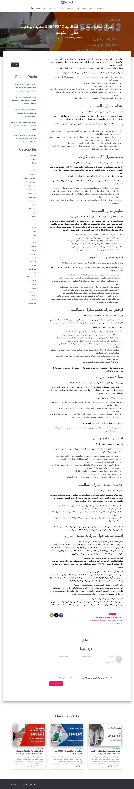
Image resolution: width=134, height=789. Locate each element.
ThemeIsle (14, 784)
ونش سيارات (32, 303)
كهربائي (33, 288)
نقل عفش (33, 299)
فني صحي (33, 265)
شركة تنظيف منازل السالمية (114, 623)
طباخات (33, 239)
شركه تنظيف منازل (80, 299)
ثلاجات (44, 8)
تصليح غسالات (32, 201)
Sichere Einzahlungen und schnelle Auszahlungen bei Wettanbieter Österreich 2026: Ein (25, 139)
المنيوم (34, 167)
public (34, 159)
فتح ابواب (33, 246)
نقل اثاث (92, 8)
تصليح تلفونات (32, 193)
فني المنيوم (32, 254)
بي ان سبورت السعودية (29, 178)
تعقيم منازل (83, 287)
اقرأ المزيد (110, 766)
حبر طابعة (33, 220)
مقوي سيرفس (32, 292)
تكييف (62, 8)
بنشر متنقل (33, 174)
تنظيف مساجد (102, 620)
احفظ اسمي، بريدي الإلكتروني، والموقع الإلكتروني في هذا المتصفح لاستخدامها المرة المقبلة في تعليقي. (81, 678)
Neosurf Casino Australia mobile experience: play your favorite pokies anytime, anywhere (24, 100)
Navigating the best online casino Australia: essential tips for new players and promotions (25, 88)
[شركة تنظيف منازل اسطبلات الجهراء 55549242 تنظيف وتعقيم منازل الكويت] (29, 735)
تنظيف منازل (70, 8)
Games (33, 155)
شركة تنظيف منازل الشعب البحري (105, 86)
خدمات (34, 227)
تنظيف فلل (119, 620)
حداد (34, 223)
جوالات (56, 8)
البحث (35, 60)
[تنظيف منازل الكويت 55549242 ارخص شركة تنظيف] (67, 735)
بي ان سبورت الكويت (30, 182)
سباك (77, 8)
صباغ (50, 8)
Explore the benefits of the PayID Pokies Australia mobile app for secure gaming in (25, 113)
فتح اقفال (33, 250)
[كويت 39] (67, 3)
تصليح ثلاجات (32, 197)
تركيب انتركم (32, 186)
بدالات (34, 170)
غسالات (34, 242)
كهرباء (34, 284)
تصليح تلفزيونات (31, 189)
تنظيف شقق (105, 293)
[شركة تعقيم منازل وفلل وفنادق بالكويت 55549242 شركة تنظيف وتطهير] (105, 735)
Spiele (34, 163)
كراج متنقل (84, 8)
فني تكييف (33, 257)
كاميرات (38, 8)
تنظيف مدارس (111, 620)
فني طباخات (32, 269)
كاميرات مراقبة (31, 276)
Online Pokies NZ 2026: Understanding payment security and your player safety (23, 126)
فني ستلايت (100, 8)
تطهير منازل (114, 617)
